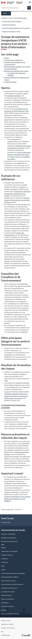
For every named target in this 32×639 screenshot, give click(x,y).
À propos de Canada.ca (8, 628)
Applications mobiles (7, 624)
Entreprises (4, 559)
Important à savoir (10, 82)
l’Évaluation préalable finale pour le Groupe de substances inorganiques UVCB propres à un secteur (16, 396)
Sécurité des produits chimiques (11, 21)
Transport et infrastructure (9, 588)
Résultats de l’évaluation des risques (16, 71)
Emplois (3, 547)
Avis (2, 631)
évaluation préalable (14, 96)
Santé (11, 18)
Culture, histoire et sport (8, 581)
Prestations (4, 562)
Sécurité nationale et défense (9, 577)
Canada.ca (4, 18)
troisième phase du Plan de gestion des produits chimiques (17, 200)
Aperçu (6, 58)
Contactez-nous (5, 522)
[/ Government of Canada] (12, 2)
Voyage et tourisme (7, 555)
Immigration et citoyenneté (9, 551)
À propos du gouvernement (9, 541)
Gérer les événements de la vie (10, 614)
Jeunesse (3, 610)
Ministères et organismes (8, 538)
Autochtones (5, 603)
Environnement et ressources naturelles (13, 573)
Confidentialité (5, 635)
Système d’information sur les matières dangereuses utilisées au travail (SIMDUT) (17, 499)
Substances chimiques (9, 25)
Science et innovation (7, 599)
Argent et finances (6, 595)
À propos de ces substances (13, 60)
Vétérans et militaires (7, 606)
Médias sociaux (5, 620)
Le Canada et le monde (8, 592)
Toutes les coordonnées (8, 534)
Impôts (3, 570)
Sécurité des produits (20, 18)
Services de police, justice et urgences (12, 584)
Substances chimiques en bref (11, 31)
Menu (7, 13)
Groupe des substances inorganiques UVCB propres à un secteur (17, 194)
